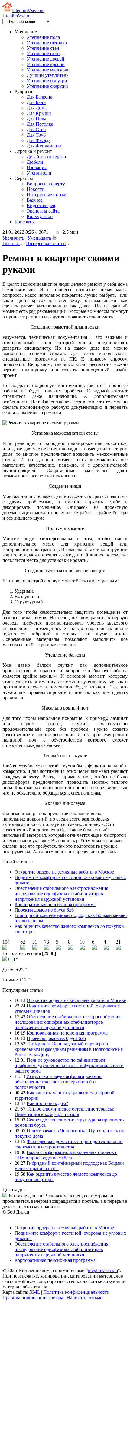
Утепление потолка (47, 42)
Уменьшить (39, 238)
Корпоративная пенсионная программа (55, 904)
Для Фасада (38, 140)
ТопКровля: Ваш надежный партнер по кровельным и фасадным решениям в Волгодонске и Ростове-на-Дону (69, 1049)
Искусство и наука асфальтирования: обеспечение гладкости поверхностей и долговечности (58, 1082)
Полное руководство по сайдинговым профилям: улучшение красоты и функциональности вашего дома (69, 1065)
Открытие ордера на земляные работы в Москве (64, 871)
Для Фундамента (44, 145)
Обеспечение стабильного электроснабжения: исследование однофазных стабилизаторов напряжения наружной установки (62, 894)
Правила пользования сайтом (32, 1297)
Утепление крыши (46, 64)
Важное (35, 200)
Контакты (25, 221)
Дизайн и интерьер (46, 156)
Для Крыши (39, 113)
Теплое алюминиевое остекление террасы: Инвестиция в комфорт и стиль (64, 1111)
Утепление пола (43, 37)
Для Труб (36, 134)
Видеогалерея (41, 205)
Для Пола (36, 118)
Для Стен (36, 129)
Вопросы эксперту (46, 183)
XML (34, 1292)
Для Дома (37, 107)
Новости (35, 189)
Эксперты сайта (43, 210)
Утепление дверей (45, 58)
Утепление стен (43, 48)
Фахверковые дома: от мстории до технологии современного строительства (69, 1144)
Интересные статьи (47, 194)
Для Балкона (39, 96)
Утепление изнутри (47, 80)
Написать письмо (84, 1297)
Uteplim (28, 10)
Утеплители (39, 172)
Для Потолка (40, 124)
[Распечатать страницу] (54, 237)
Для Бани (36, 102)
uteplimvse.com (103, 1270)
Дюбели (35, 162)
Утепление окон (43, 53)
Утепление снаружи (47, 86)
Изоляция (37, 167)
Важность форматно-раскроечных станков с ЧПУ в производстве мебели (66, 1155)
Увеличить (13, 238)
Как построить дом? (47, 1103)
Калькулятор (40, 216)
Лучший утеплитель (47, 75)
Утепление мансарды (48, 69)
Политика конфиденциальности (76, 1292)
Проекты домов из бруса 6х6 (44, 909)
